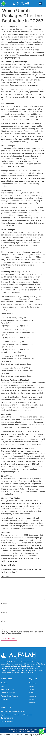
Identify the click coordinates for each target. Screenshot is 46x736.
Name (4, 604)
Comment (5, 576)
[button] (40, 3)
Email (4, 612)
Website (4, 621)
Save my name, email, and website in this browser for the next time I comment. (22, 632)
